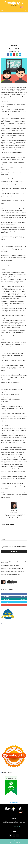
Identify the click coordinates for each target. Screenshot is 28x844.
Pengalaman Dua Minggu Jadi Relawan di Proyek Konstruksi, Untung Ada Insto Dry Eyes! (13, 561)
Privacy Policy (12, 840)
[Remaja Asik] (14, 4)
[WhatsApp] (17, 54)
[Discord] (17, 835)
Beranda (2, 43)
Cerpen (15, 45)
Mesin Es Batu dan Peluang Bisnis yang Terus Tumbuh (10, 574)
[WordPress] (18, 517)
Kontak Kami (5, 840)
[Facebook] (8, 54)
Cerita (7, 43)
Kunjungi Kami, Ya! (7, 589)
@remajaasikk (14, 802)
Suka (25, 593)
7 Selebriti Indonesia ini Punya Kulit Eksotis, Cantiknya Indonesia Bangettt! (7, 496)
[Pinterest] (14, 54)
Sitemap (23, 840)
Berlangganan (23, 604)
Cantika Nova (13, 51)
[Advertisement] (14, 27)
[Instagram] (13, 517)
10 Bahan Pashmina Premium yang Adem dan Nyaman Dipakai (12, 571)
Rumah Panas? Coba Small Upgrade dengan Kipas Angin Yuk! (12, 568)
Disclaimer (18, 840)
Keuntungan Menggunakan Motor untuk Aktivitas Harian (11, 565)
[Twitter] (11, 54)
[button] (2, 10)
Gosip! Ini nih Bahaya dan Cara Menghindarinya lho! (21, 495)
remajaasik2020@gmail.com (16, 826)
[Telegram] (20, 54)
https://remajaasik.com (14, 512)
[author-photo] (14, 508)
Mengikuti (23, 596)
